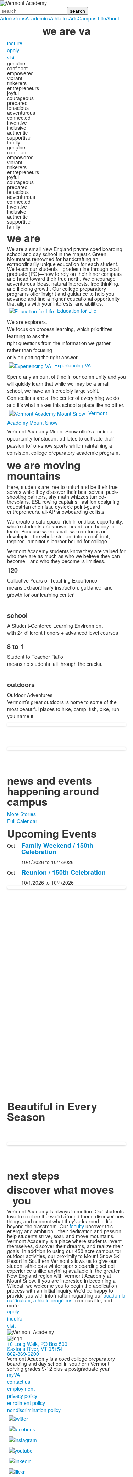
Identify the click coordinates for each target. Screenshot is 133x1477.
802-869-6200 (23, 1353)
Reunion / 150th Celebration (63, 872)
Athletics (59, 18)
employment (21, 1388)
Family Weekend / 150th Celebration (57, 848)
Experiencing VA (72, 365)
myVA (13, 1374)
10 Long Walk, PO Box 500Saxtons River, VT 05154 (37, 1346)
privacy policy (22, 1395)
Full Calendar (22, 821)
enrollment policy (26, 1402)
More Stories (21, 813)
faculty (77, 1226)
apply (13, 50)
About (112, 18)
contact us (18, 1381)
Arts (73, 18)
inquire (14, 43)
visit (11, 57)
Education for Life (76, 310)
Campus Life (92, 18)
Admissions (13, 18)
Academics (38, 18)
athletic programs (52, 1300)
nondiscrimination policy (34, 1409)
